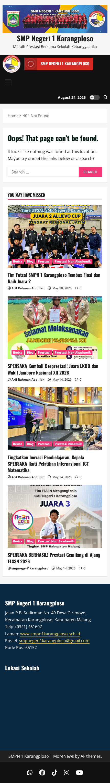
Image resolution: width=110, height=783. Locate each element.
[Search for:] (43, 172)
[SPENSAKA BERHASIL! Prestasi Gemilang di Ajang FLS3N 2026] (55, 516)
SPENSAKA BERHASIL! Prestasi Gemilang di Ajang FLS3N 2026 (54, 557)
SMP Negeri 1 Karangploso (55, 38)
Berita (18, 261)
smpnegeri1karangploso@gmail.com (54, 640)
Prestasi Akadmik (68, 444)
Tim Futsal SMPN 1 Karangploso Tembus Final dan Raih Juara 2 (54, 277)
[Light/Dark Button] (95, 97)
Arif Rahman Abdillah (28, 288)
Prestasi (44, 261)
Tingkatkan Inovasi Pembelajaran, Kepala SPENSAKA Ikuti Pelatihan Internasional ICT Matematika (48, 463)
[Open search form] (105, 97)
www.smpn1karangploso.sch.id (50, 634)
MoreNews (63, 756)
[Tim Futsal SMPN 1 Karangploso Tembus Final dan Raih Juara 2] (55, 236)
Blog (30, 261)
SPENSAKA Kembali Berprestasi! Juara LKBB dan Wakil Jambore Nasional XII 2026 (53, 369)
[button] (8, 82)
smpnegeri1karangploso (30, 568)
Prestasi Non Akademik (73, 261)
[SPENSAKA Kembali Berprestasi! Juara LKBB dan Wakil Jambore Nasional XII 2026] (55, 327)
